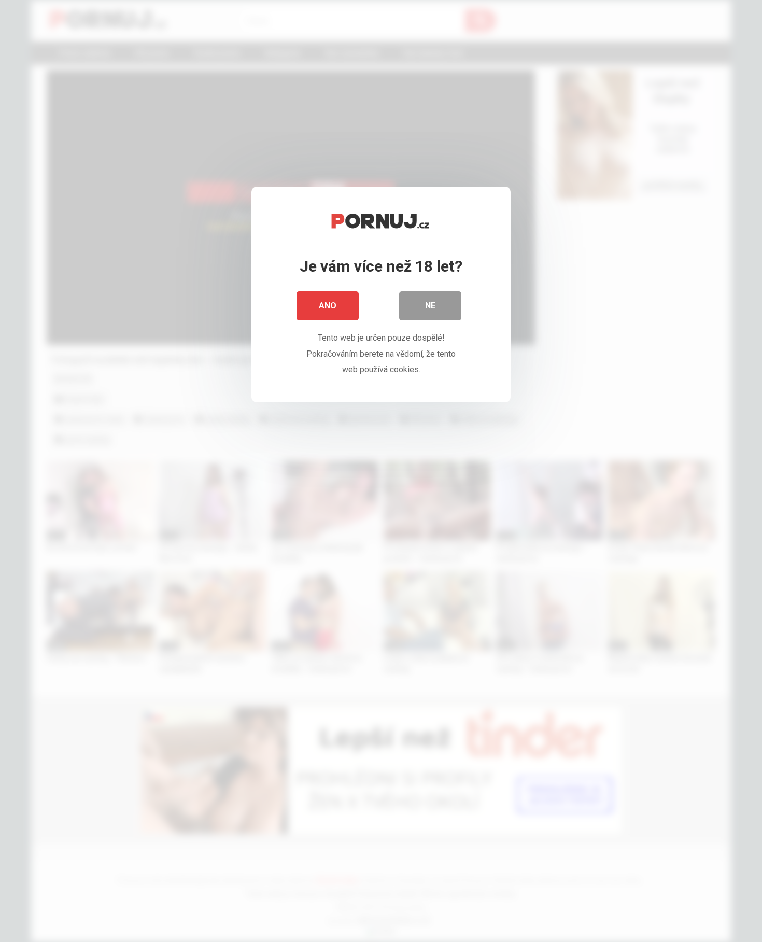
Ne (430, 306)
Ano (327, 306)
